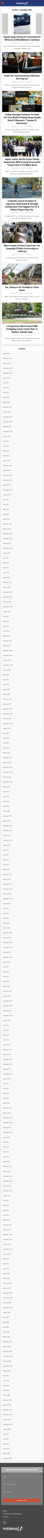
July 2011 (6, 1200)
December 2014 (7, 1001)
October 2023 (7, 485)
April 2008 (6, 1390)
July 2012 (6, 1142)
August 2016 (7, 904)
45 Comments (29, 126)
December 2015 (7, 942)
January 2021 (7, 646)
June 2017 (6, 855)
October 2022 (7, 543)
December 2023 (7, 475)
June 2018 (6, 796)
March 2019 (6, 753)
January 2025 (7, 412)
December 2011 (7, 1176)
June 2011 (6, 1205)
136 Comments (28, 43)
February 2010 (7, 1283)
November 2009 (7, 1298)
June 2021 (6, 621)
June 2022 (6, 563)
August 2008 (7, 1371)
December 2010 (7, 1234)
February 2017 (7, 874)
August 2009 (7, 1312)
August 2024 (7, 436)
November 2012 (7, 1123)
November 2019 (7, 714)
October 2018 (7, 777)
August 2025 (7, 378)
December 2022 (7, 534)
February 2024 (7, 465)
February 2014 (7, 1050)
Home (5, 1511)
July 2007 (6, 1434)
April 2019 (6, 748)
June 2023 (6, 504)
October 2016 (7, 894)
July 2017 (6, 850)
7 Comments (28, 254)
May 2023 (6, 509)
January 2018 (7, 821)
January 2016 (7, 938)
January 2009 (7, 1346)
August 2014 (7, 1020)
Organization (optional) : (10, 1484)
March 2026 (6, 353)
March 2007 (6, 1454)
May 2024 (6, 451)
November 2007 (7, 1415)
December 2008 (7, 1351)
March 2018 (6, 811)
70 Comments (29, 213)
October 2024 (7, 427)
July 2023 (6, 500)
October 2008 (7, 1361)
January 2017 (7, 879)
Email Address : (7, 1492)
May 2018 (6, 801)
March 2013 (6, 1103)
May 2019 (6, 743)
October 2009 (7, 1303)
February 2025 (7, 407)
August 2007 (7, 1429)
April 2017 (6, 865)
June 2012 (6, 1147)
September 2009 (8, 1308)
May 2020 (6, 684)
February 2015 (7, 991)
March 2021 (6, 636)
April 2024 (6, 456)
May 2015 (6, 977)
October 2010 (7, 1244)
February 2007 (7, 1458)
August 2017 (7, 845)
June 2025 (6, 388)
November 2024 (7, 422)
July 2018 (6, 792)
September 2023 (8, 490)
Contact (5, 1517)
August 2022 (7, 553)
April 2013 (6, 1098)
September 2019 (8, 723)
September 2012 (8, 1132)
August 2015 (7, 962)
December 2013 (7, 1059)
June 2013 (6, 1088)
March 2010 (6, 1278)
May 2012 (6, 1152)
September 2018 (8, 782)
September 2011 (8, 1191)
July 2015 (6, 967)
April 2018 (6, 806)
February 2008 (7, 1400)
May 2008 (6, 1385)
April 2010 (6, 1273)
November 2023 (7, 480)
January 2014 (7, 1054)
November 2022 (7, 538)
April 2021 (6, 631)
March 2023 (6, 519)
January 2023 (7, 529)
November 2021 (7, 597)
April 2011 (6, 1215)
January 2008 (7, 1405)
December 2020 (7, 650)
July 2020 (6, 675)
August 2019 (7, 728)
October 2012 (7, 1127)
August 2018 (7, 787)
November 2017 (7, 830)
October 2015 (7, 952)
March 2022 (6, 577)
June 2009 (6, 1322)
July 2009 (6, 1317)
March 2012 (6, 1161)
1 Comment (28, 82)
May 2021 (6, 626)
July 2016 (6, 908)
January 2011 (7, 1230)
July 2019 (6, 733)
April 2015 (6, 981)
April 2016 (6, 923)
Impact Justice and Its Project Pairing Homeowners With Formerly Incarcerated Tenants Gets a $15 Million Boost (22, 162)
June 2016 (6, 913)
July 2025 (6, 383)
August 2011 (7, 1196)
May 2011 (6, 1210)
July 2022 (6, 558)
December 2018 (7, 767)
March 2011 (6, 1220)
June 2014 (6, 1030)
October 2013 (7, 1069)
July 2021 (6, 616)
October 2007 (7, 1419)
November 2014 (7, 1006)
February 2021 (7, 641)
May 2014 (6, 1035)
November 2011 (7, 1181)
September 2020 (8, 665)
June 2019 (6, 738)
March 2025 (6, 402)
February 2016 (7, 933)
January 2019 (7, 762)
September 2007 (8, 1424)
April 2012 (6, 1157)
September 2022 (8, 548)
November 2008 (7, 1356)
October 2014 (7, 1011)
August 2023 (7, 495)
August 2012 (7, 1137)
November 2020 (7, 655)
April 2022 (6, 573)
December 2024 (7, 417)
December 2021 (7, 592)
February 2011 (7, 1225)
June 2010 (6, 1264)
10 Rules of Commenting (12, 1514)
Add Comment (28, 293)
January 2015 (7, 996)
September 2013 (8, 1074)
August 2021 (7, 611)
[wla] (22, 3)
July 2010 (6, 1259)
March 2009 (6, 1337)
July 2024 (6, 441)
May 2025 (6, 392)
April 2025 (6, 397)
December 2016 (7, 884)
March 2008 (6, 1395)
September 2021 (8, 607)
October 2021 (7, 602)
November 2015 (7, 947)
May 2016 (6, 918)
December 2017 (7, 826)
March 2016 (6, 928)
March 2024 (6, 461)
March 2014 (6, 1045)
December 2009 (7, 1293)
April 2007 (6, 1449)
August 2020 (7, 670)
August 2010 (7, 1254)
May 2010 (6, 1269)
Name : (5, 1476)
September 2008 (8, 1366)
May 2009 (6, 1327)
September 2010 (8, 1249)
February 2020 (7, 699)
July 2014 (6, 1025)
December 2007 (7, 1410)
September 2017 (8, 840)
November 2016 (7, 889)
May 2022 (6, 568)
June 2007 (6, 1439)
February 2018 (7, 816)
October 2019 (7, 719)
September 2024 (8, 431)
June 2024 (6, 446)
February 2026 (7, 358)
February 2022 (7, 582)
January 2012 (7, 1171)
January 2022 (7, 587)
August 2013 (7, 1079)
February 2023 (7, 524)
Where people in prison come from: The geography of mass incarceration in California (22, 248)
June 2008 (6, 1381)
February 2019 (7, 757)
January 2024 (7, 470)
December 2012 (7, 1118)
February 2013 (7, 1108)
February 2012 (7, 1166)
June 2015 (6, 972)
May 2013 (6, 1093)
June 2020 (6, 680)
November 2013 (7, 1064)
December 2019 (7, 709)
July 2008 (6, 1376)
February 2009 (7, 1342)
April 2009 (6, 1332)
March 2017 (6, 869)
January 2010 (7, 1288)
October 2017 (7, 835)
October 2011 (7, 1186)
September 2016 (8, 899)
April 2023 (6, 514)
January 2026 (7, 363)
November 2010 (7, 1239)
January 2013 (7, 1113)
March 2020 (6, 694)
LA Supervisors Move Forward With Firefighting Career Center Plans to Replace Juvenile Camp (22, 329)
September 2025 (8, 373)
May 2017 (6, 860)
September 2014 (8, 1015)
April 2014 (6, 1040)
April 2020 (6, 689)
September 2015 (8, 957)
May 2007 (6, 1444)
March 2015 (6, 986)
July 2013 (6, 1084)
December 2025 (7, 368)
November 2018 (7, 772)
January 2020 (7, 704)
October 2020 (7, 660)
